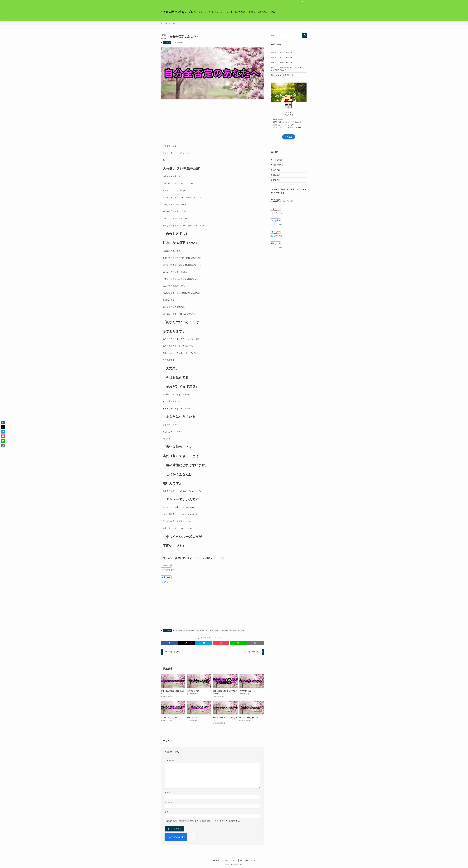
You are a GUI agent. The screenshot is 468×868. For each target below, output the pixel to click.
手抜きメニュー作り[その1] (281, 62)
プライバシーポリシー (229, 860)
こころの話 (167, 42)
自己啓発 (233, 630)
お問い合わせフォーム (248, 860)
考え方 (217, 630)
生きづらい (200, 630)
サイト (167, 812)
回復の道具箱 (278, 165)
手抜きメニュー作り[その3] (281, 52)
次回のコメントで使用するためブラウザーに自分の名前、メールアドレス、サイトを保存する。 (204, 821)
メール (168, 802)
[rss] (302, 1)
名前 (167, 793)
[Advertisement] (212, 120)
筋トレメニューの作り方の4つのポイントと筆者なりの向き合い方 (288, 68)
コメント (169, 760)
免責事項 (216, 860)
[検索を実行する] (304, 35)
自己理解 (241, 630)
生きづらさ (209, 630)
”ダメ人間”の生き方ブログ (179, 11)
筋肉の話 (276, 170)
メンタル (179, 630)
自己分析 (225, 630)
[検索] (305, 1)
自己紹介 (288, 137)
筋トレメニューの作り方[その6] (283, 75)
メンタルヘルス (189, 630)
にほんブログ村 (168, 570)
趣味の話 (276, 180)
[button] (169, 643)
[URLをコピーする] (255, 643)
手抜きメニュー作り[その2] (281, 57)
